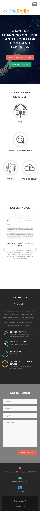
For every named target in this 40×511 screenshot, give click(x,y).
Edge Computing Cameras (20, 57)
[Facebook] (14, 501)
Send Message (27, 452)
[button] (2, 248)
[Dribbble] (25, 501)
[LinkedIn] (19, 501)
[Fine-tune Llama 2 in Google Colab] (20, 227)
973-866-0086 (20, 491)
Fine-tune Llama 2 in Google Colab (20, 244)
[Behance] (22, 501)
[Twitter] (17, 501)
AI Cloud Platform (20, 64)
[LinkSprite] (16, 11)
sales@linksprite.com (20, 481)
